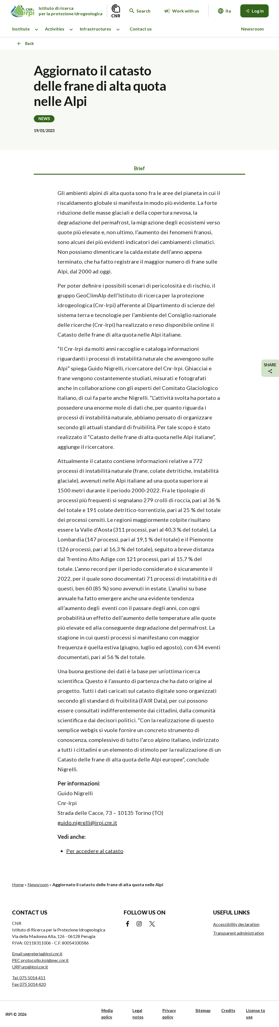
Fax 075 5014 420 (29, 984)
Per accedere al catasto (94, 851)
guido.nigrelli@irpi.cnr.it (87, 822)
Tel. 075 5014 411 (29, 977)
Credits (228, 1010)
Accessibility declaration (236, 924)
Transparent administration (238, 932)
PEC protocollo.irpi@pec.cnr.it (40, 960)
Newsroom (252, 28)
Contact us (141, 28)
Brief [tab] (139, 168)
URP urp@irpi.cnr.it (30, 966)
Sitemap (202, 1010)
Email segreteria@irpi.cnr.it (37, 953)
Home (18, 884)
